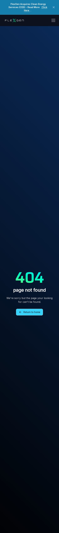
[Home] (14, 20)
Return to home (31, 312)
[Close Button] (54, 7)
